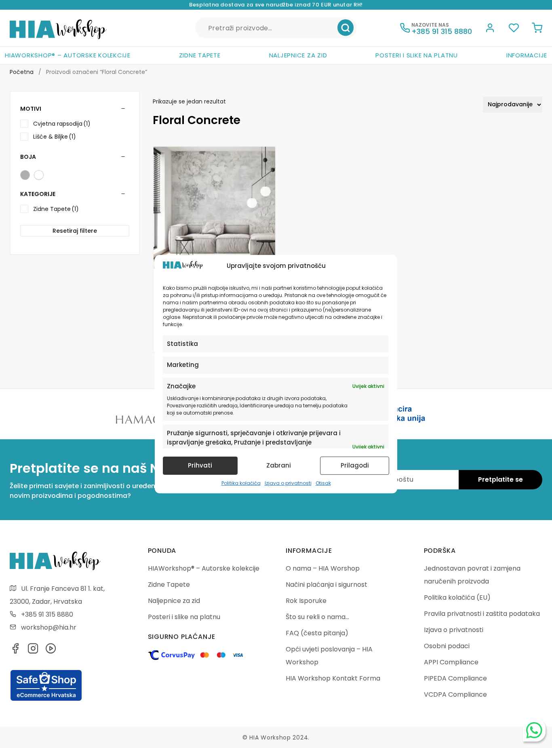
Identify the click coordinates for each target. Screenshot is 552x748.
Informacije (526, 55)
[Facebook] (15, 650)
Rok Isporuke (306, 600)
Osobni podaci (447, 646)
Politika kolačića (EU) (457, 597)
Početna (22, 72)
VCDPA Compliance (455, 694)
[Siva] (25, 175)
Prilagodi (355, 465)
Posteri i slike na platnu (416, 55)
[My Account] (490, 29)
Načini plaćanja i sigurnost (326, 584)
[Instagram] (33, 650)
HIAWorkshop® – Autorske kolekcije (68, 55)
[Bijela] (39, 175)
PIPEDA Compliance (455, 678)
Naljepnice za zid (298, 55)
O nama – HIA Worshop (323, 568)
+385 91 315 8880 (47, 614)
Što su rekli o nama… (317, 617)
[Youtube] (51, 650)
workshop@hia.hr (48, 627)
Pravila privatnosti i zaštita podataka (482, 613)
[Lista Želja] (513, 29)
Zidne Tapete (200, 55)
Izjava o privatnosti (288, 483)
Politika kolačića (241, 483)
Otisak (323, 483)
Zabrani (278, 465)
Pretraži (345, 27)
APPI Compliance (451, 662)
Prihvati (200, 465)
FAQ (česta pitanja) (317, 633)
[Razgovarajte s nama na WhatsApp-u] (534, 730)
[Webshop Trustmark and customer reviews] (46, 699)
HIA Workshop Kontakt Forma (333, 678)
